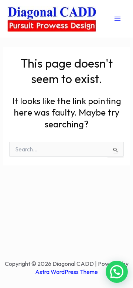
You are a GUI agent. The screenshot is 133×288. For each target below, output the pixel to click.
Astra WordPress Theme (66, 271)
